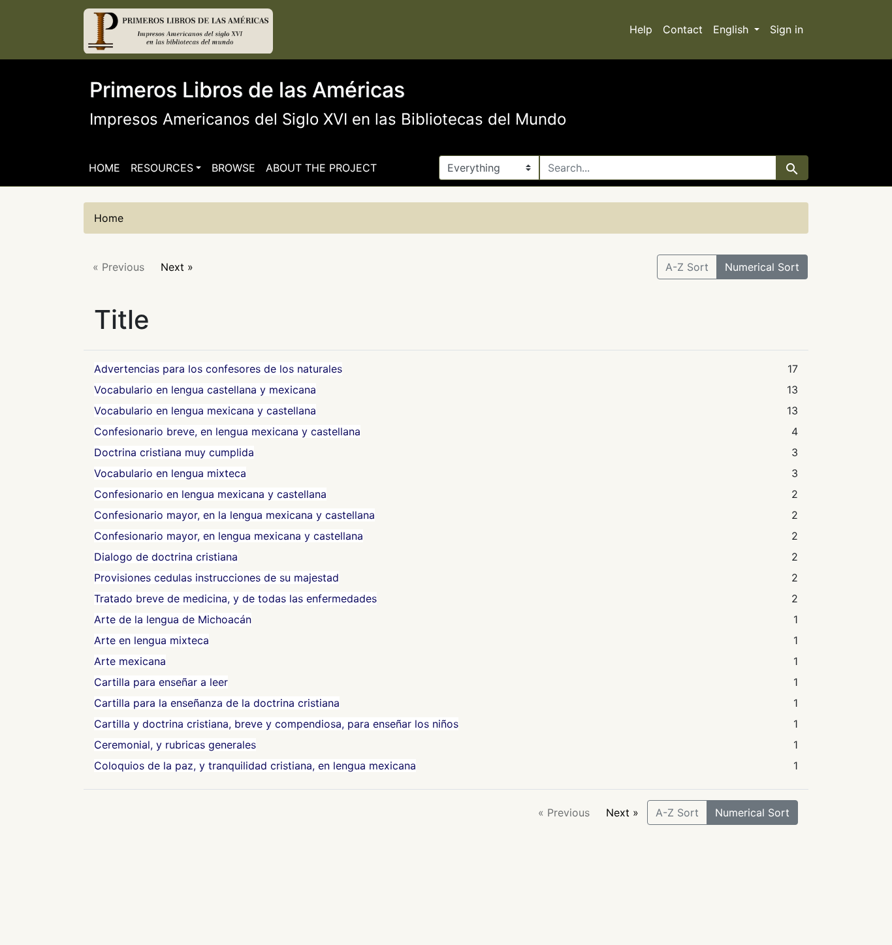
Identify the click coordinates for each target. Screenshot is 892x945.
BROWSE (233, 167)
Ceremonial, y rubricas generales (175, 744)
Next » (177, 266)
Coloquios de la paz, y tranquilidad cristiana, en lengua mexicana (255, 765)
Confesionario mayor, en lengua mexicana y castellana (228, 535)
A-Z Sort (687, 266)
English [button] (732, 29)
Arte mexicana (130, 661)
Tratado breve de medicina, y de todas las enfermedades (235, 598)
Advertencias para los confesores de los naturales (218, 368)
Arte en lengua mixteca (151, 640)
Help (640, 29)
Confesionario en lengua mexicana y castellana (210, 494)
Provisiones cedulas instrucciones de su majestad (216, 577)
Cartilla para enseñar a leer (161, 682)
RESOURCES (162, 167)
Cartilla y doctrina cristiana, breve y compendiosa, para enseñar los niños (276, 723)
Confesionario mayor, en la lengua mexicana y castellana (234, 514)
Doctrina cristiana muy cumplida (174, 452)
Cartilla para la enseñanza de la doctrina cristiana (217, 702)
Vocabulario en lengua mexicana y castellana (205, 410)
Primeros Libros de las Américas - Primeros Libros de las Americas (178, 31)
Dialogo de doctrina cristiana (166, 556)
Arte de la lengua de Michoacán (172, 619)
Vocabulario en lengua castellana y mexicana (205, 389)
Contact (683, 29)
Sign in (786, 29)
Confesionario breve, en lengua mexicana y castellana (227, 431)
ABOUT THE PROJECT (321, 167)
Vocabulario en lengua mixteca (170, 473)
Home (104, 167)
